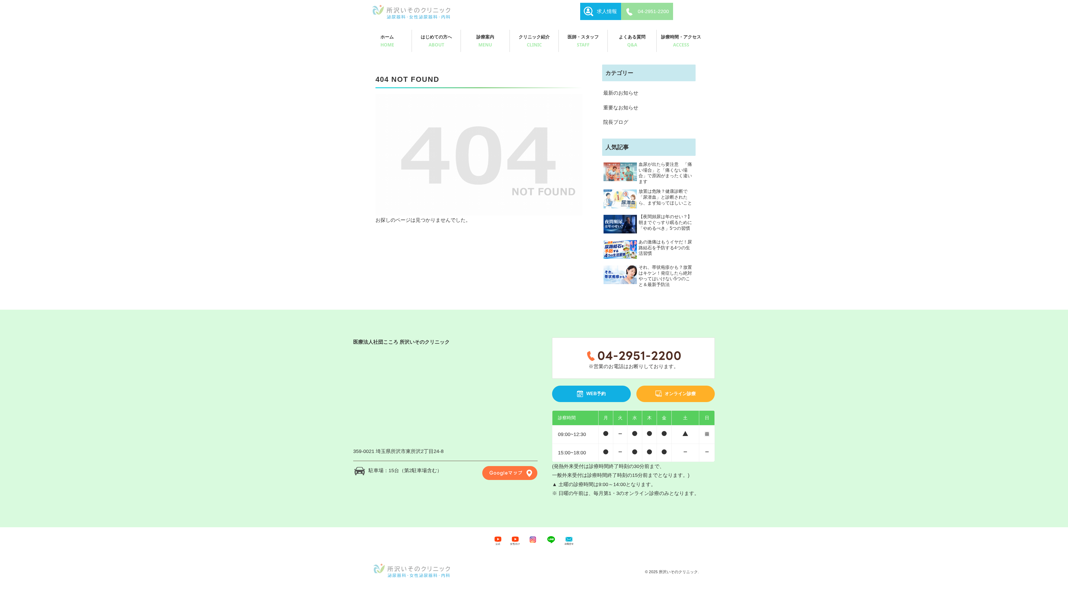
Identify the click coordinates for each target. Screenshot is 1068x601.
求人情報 (607, 11)
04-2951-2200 (653, 11)
